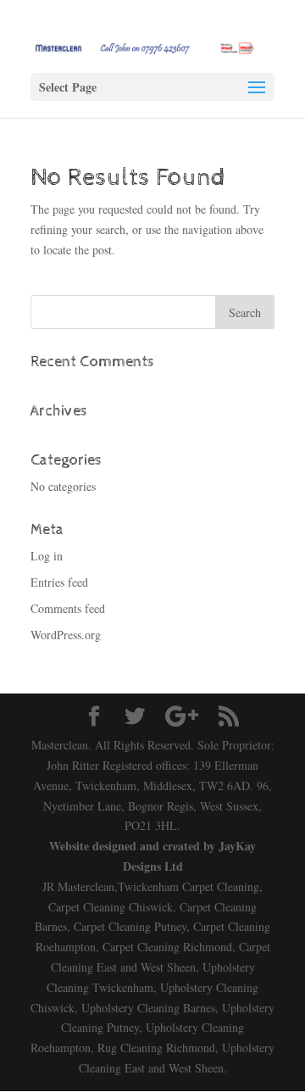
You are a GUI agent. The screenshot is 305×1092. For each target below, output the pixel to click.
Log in (46, 556)
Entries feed (59, 582)
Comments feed (67, 608)
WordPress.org (65, 635)
